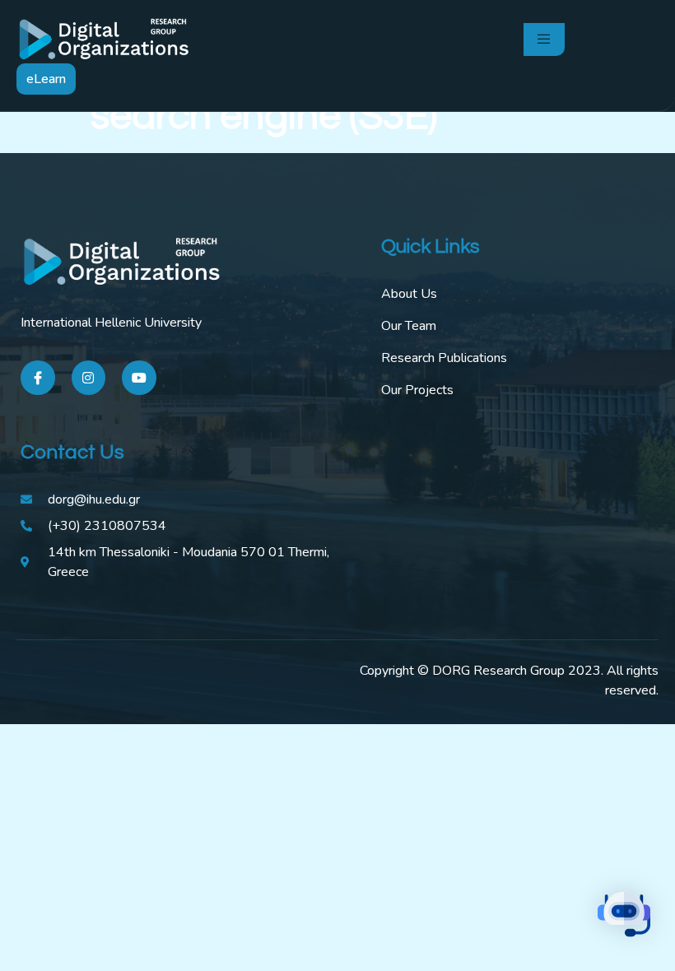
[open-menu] (544, 39)
